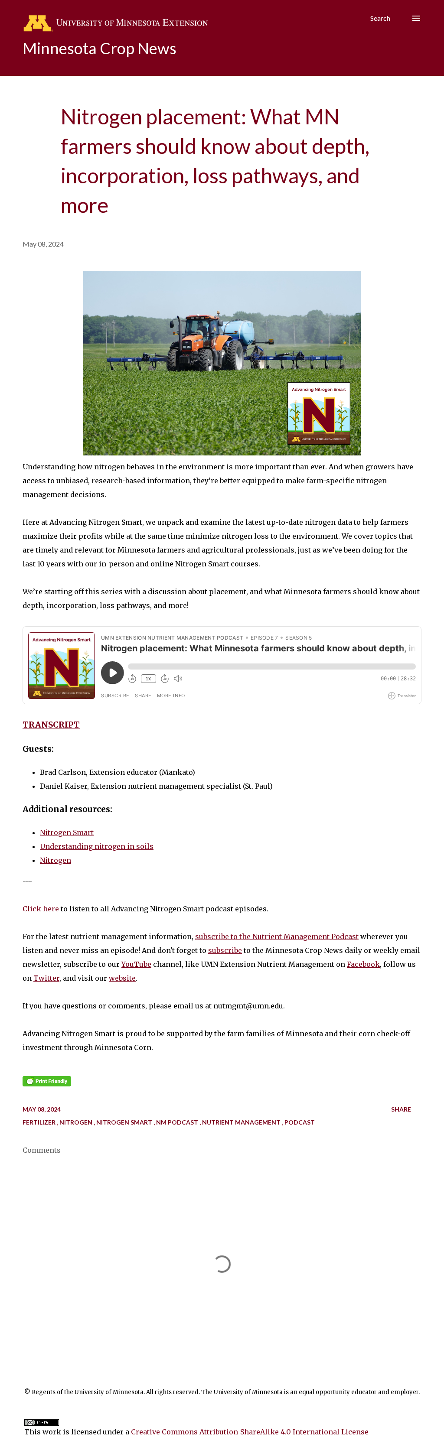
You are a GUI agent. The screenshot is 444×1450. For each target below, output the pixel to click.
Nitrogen (55, 860)
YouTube (136, 964)
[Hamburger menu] (416, 18)
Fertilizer (40, 1122)
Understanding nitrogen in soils (96, 846)
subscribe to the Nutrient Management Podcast (277, 936)
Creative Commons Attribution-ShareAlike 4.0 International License (250, 1431)
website (122, 978)
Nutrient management (242, 1122)
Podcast (299, 1122)
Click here (41, 908)
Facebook (363, 964)
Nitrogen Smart (67, 832)
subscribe (225, 950)
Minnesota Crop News (99, 48)
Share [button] (401, 1109)
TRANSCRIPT (51, 725)
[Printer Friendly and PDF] (47, 1083)
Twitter (46, 978)
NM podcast (177, 1122)
